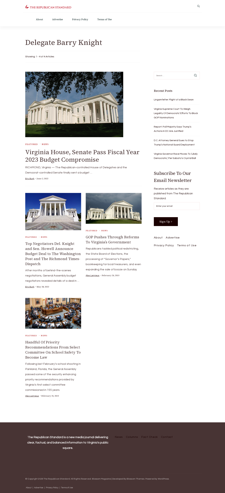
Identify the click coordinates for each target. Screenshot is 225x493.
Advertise (57, 19)
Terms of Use (104, 19)
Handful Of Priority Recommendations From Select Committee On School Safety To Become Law (53, 350)
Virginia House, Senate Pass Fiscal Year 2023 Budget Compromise (82, 156)
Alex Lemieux (92, 275)
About (39, 19)
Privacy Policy (80, 19)
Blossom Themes (135, 479)
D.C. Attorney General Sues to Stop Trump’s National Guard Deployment (174, 142)
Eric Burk (29, 179)
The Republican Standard (56, 479)
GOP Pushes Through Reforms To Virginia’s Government (112, 239)
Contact (167, 437)
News (45, 144)
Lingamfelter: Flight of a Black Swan (174, 99)
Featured (31, 144)
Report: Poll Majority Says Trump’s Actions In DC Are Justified (172, 129)
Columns (132, 437)
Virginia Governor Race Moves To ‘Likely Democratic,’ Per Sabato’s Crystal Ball (176, 156)
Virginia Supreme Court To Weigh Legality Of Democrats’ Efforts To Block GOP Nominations (176, 113)
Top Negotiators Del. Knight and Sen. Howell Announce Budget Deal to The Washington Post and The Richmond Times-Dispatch (53, 253)
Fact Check (149, 437)
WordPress (163, 479)
